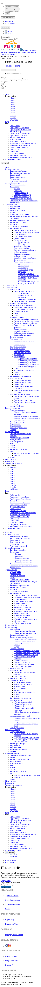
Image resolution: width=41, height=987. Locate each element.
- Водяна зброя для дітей (23, 702)
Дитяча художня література (20, 173)
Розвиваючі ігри (16, 339)
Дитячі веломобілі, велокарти (21, 199)
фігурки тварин (20, 260)
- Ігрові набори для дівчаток (24, 631)
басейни (13, 430)
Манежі (12, 212)
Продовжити (5, 881)
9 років (12, 114)
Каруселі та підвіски (21, 248)
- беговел (17, 554)
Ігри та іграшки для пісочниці (25, 230)
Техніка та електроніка (13, 463)
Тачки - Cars (14, 149)
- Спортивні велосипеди (23, 560)
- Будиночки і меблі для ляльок (25, 639)
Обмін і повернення (12, 9)
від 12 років (14, 120)
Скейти (12, 447)
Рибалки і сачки (20, 256)
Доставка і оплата (12, 6)
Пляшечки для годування (27, 278)
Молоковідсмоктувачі (26, 274)
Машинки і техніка (17, 317)
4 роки (12, 104)
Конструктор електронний (28, 361)
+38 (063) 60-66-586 (8, 54)
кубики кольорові (20, 252)
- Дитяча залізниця (21, 661)
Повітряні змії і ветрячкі (19, 303)
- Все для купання (20, 599)
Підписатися (6, 887)
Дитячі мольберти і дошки (19, 220)
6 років (12, 108)
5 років (12, 106)
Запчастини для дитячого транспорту (24, 201)
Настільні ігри (19, 345)
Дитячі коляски (11, 285)
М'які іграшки (10, 459)
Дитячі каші (22, 264)
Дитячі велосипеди (21, 193)
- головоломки (19, 686)
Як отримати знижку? (13, 159)
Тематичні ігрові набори (27, 299)
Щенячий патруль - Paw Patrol (21, 157)
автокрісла (13, 224)
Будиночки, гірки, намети (19, 214)
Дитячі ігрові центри (17, 422)
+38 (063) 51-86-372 (12, 66)
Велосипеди (14, 187)
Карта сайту (9, 920)
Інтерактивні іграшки (22, 351)
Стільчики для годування (19, 226)
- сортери (17, 696)
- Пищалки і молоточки (22, 615)
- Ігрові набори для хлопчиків (25, 633)
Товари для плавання (17, 410)
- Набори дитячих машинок (24, 664)
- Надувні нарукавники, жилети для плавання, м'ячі (26, 741)
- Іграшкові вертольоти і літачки (26, 655)
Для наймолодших (16, 228)
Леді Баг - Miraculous (17, 137)
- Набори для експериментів (24, 692)
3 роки (12, 102)
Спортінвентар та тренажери (20, 434)
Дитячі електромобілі (17, 185)
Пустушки (22, 280)
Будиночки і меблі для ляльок (25, 307)
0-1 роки (13, 98)
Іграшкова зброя (16, 378)
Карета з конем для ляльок (24, 309)
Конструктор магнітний (27, 363)
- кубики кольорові (21, 613)
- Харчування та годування (24, 623)
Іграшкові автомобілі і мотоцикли (26, 321)
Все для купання (20, 234)
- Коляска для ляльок (21, 643)
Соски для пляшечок (26, 284)
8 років (12, 112)
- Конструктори (20, 688)
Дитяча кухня (23, 293)
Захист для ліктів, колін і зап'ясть (26, 453)
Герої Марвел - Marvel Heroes (20, 130)
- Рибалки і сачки (20, 617)
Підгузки (21, 244)
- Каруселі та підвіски (22, 609)
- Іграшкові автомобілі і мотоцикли (27, 653)
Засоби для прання (25, 242)
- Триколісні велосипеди (23, 562)
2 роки (12, 100)
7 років (12, 110)
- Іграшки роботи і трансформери (26, 651)
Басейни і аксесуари (12, 408)
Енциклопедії (15, 175)
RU (11, 31)
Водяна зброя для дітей (22, 380)
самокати (13, 436)
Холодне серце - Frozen (18, 155)
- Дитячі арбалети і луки (23, 704)
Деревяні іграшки (16, 337)
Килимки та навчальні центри (25, 250)
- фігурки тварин (20, 621)
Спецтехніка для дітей (22, 335)
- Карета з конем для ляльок (24, 641)
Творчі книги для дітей (18, 181)
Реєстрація (9, 21)
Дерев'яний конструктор (27, 359)
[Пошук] (22, 78)
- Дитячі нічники (20, 603)
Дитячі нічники (20, 238)
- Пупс (16, 647)
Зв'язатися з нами (12, 11)
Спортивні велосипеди (22, 195)
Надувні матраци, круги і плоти (26, 416)
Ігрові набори (15, 289)
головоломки (19, 355)
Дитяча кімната (11, 205)
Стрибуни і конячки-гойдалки (25, 258)
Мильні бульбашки (17, 406)
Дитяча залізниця (20, 329)
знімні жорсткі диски (22, 246)
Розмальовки (14, 179)
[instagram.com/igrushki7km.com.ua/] (9, 945)
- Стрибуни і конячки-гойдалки (25, 619)
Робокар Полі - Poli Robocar (20, 145)
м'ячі (11, 444)
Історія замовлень (11, 961)
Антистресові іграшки (22, 353)
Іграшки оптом (10, 860)
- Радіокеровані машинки (23, 722)
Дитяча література (12, 169)
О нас (7, 909)
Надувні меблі (15, 424)
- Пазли (17, 694)
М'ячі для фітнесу (16, 442)
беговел (17, 189)
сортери (17, 374)
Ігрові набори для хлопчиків (24, 301)
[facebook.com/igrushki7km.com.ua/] (6, 945)
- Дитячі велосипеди (21, 558)
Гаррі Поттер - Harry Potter (19, 128)
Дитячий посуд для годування (25, 271)
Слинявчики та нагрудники (28, 282)
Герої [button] (7, 124)
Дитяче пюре (23, 268)
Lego (7, 122)
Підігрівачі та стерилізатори (28, 276)
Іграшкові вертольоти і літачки (25, 323)
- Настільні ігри (20, 676)
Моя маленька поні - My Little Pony (23, 143)
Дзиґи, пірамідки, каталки (23, 236)
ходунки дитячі (15, 206)
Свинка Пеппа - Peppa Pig (19, 147)
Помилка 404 (10, 862)
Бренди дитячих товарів (14, 935)
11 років (13, 118)
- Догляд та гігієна (21, 605)
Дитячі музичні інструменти (20, 376)
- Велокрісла (18, 556)
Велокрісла (18, 191)
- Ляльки (17, 645)
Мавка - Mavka (15, 139)
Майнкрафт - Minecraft (18, 141)
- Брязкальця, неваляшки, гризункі (27, 597)
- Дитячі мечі (19, 706)
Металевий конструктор (27, 366)
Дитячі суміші (23, 266)
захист (12, 451)
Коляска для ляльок (21, 311)
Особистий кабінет (12, 956)
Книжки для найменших (19, 171)
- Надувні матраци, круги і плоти (26, 738)
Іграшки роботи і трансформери (26, 319)
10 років (13, 116)
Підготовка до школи (17, 177)
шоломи (17, 455)
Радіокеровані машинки (23, 400)
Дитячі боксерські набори (19, 438)
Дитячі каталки (15, 203)
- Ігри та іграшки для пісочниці (25, 595)
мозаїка (16, 368)
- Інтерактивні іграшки (22, 682)
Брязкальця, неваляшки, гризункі (26, 232)
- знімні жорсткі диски (22, 607)
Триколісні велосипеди (22, 197)
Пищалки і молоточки (22, 254)
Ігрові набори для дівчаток (24, 291)
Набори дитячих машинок (24, 333)
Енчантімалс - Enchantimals (20, 134)
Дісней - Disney (15, 132)
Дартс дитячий (15, 440)
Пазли (16, 372)
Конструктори (19, 357)
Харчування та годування (23, 262)
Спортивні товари (12, 432)
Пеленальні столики (17, 210)
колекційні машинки (21, 331)
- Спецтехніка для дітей (23, 666)
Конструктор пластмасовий (28, 365)
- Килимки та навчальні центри (25, 611)
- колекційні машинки (22, 663)
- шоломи (17, 777)
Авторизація (10, 23)
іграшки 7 (9, 965)
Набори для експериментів (24, 370)
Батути (12, 445)
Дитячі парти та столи (18, 222)
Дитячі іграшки (11, 287)
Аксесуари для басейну (18, 428)
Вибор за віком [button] (10, 96)
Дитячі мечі (18, 384)
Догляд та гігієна (20, 240)
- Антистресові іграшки (23, 684)
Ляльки (16, 313)
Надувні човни (15, 426)
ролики (12, 457)
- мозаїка (17, 690)
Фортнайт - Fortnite (17, 153)
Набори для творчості (18, 347)
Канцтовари (9, 461)
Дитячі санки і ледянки (18, 449)
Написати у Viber (11, 924)
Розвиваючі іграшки (17, 349)
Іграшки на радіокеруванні (20, 394)
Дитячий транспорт (12, 183)
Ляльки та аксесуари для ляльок (21, 305)
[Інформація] (2, 3)
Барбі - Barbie (15, 126)
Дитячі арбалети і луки (22, 382)
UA (11, 33)
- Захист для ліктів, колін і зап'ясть (27, 775)
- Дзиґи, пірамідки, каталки (24, 601)
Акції (7, 13)
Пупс (16, 315)
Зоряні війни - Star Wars (18, 136)
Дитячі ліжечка (15, 208)
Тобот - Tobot (14, 151)
